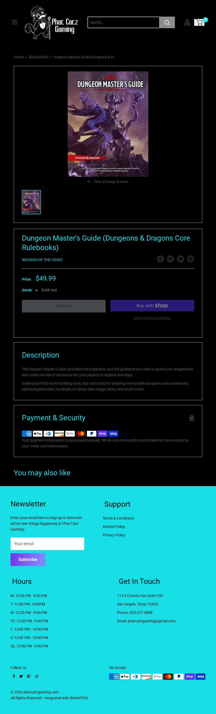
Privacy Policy (114, 535)
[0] (199, 22)
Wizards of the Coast (42, 260)
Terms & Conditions (118, 518)
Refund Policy (114, 527)
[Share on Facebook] (160, 259)
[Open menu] (15, 22)
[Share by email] (190, 259)
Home (18, 57)
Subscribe (27, 559)
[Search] (167, 22)
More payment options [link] (152, 318)
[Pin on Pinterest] (170, 259)
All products (38, 57)
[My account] (187, 22)
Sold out (64, 306)
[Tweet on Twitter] (180, 259)
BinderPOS (79, 698)
